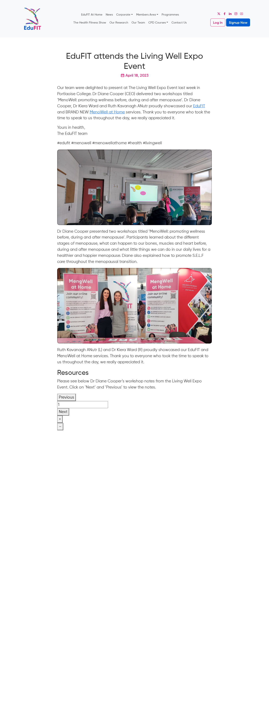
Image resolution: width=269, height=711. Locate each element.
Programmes (170, 14)
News (109, 14)
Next (63, 411)
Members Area (146, 14)
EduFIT (199, 106)
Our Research (118, 22)
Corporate (123, 14)
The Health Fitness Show (89, 22)
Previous (66, 397)
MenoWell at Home (107, 112)
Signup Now (238, 22)
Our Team (138, 22)
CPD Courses (157, 22)
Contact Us (179, 22)
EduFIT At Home (91, 14)
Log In (218, 22)
